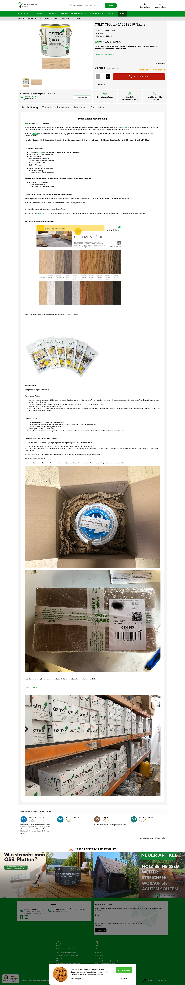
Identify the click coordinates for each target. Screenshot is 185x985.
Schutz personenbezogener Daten (67, 955)
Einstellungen (76, 978)
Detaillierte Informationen (103, 54)
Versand (34, 687)
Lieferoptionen (160, 63)
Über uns (59, 961)
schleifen (39, 213)
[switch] (14, 980)
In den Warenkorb (141, 76)
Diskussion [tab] (97, 107)
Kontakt (59, 958)
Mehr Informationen (95, 974)
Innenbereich (99, 958)
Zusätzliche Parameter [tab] (55, 107)
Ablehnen (124, 978)
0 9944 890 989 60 (60, 909)
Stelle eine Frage (82, 97)
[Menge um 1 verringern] (98, 76)
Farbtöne (39, 152)
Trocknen (35, 134)
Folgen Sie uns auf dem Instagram (95, 848)
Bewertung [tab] (79, 107)
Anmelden (101, 930)
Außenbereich (99, 955)
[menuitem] (24, 14)
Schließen (109, 84)
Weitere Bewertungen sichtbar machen (153, 838)
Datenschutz (99, 953)
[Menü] (17, 975)
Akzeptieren (125, 970)
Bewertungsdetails (111, 30)
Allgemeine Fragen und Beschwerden (107, 961)
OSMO (97, 42)
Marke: (99, 33)
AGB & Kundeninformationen (66, 953)
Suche (110, 5)
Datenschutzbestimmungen (107, 923)
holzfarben (21, 917)
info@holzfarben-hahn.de (34, 909)
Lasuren (37, 679)
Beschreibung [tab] (29, 107)
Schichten (55, 463)
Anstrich (127, 127)
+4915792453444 (79, 909)
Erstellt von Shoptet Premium (157, 980)
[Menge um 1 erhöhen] (108, 76)
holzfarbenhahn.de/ (26, 917)
